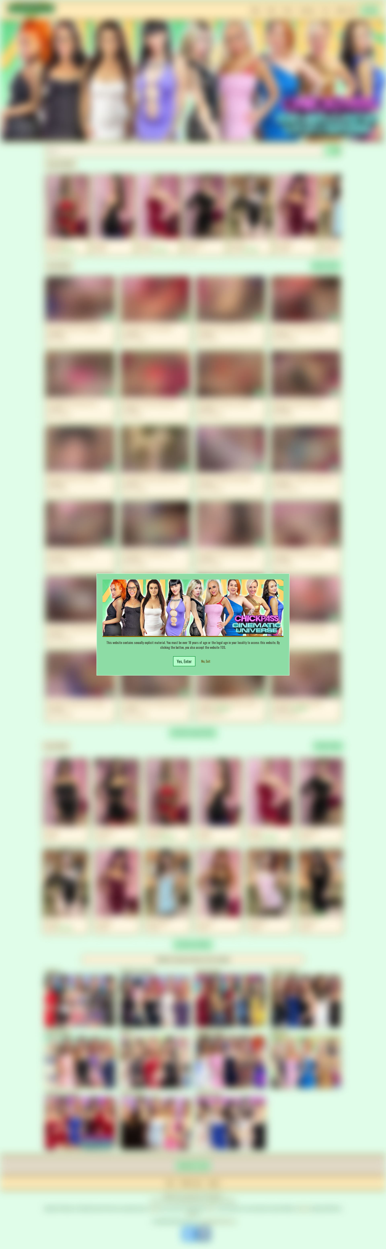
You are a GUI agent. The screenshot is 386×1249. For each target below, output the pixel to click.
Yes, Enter (184, 661)
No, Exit (205, 661)
